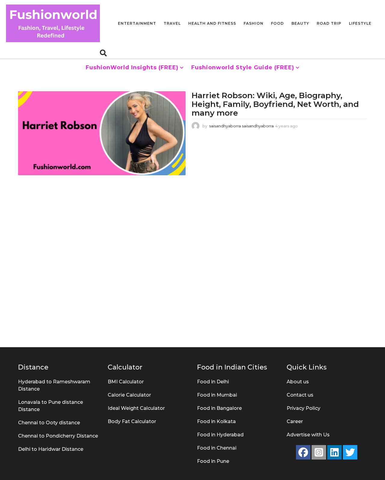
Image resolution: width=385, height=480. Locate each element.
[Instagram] (319, 452)
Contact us (300, 395)
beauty (300, 23)
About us (298, 382)
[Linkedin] (334, 452)
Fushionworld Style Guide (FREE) (242, 67)
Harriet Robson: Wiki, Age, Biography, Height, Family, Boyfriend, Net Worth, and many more (275, 104)
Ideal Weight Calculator (136, 408)
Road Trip (329, 23)
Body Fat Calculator (132, 421)
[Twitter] (350, 452)
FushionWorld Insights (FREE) (132, 67)
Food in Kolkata (216, 421)
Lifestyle (360, 23)
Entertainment (137, 23)
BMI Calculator (126, 382)
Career (295, 421)
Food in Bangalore (219, 408)
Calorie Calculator (129, 395)
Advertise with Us (308, 435)
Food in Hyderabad (220, 435)
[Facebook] (303, 452)
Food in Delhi (213, 382)
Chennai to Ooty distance (49, 422)
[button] (103, 53)
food (277, 23)
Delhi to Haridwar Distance (50, 449)
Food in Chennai (216, 448)
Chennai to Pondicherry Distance (58, 436)
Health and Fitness (212, 23)
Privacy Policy (303, 408)
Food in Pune (213, 461)
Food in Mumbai (217, 395)
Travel (172, 23)
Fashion (253, 23)
